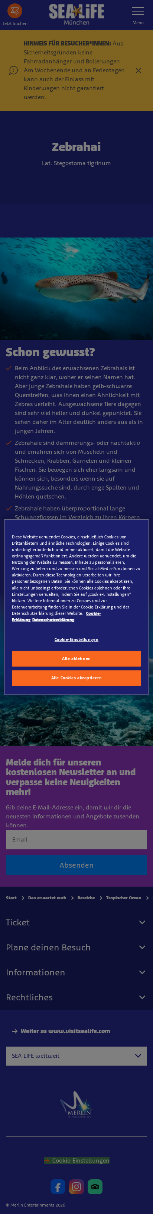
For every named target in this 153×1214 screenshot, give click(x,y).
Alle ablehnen (76, 658)
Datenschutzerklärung (53, 619)
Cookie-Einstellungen (76, 639)
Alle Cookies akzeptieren (76, 677)
